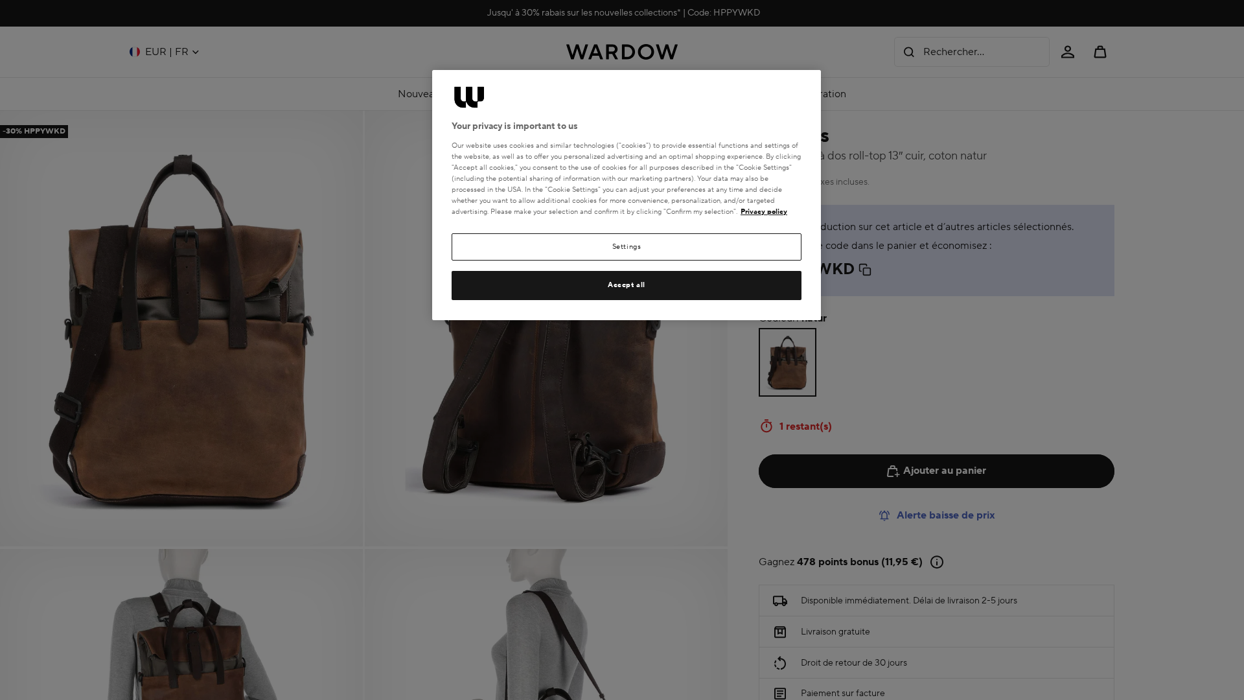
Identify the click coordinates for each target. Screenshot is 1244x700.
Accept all (626, 285)
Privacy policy (764, 211)
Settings (626, 246)
